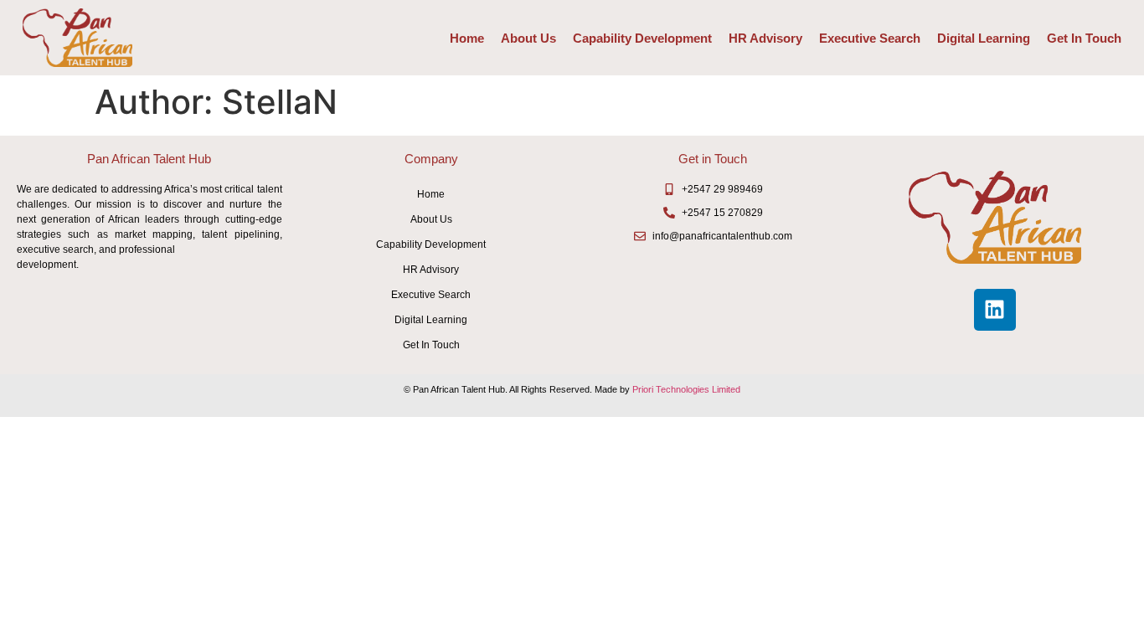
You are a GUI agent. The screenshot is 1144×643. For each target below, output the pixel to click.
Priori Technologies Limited (686, 389)
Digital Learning (983, 38)
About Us (528, 38)
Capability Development (642, 38)
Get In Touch (1084, 38)
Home (467, 38)
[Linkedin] (995, 310)
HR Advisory (765, 38)
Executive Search (869, 38)
